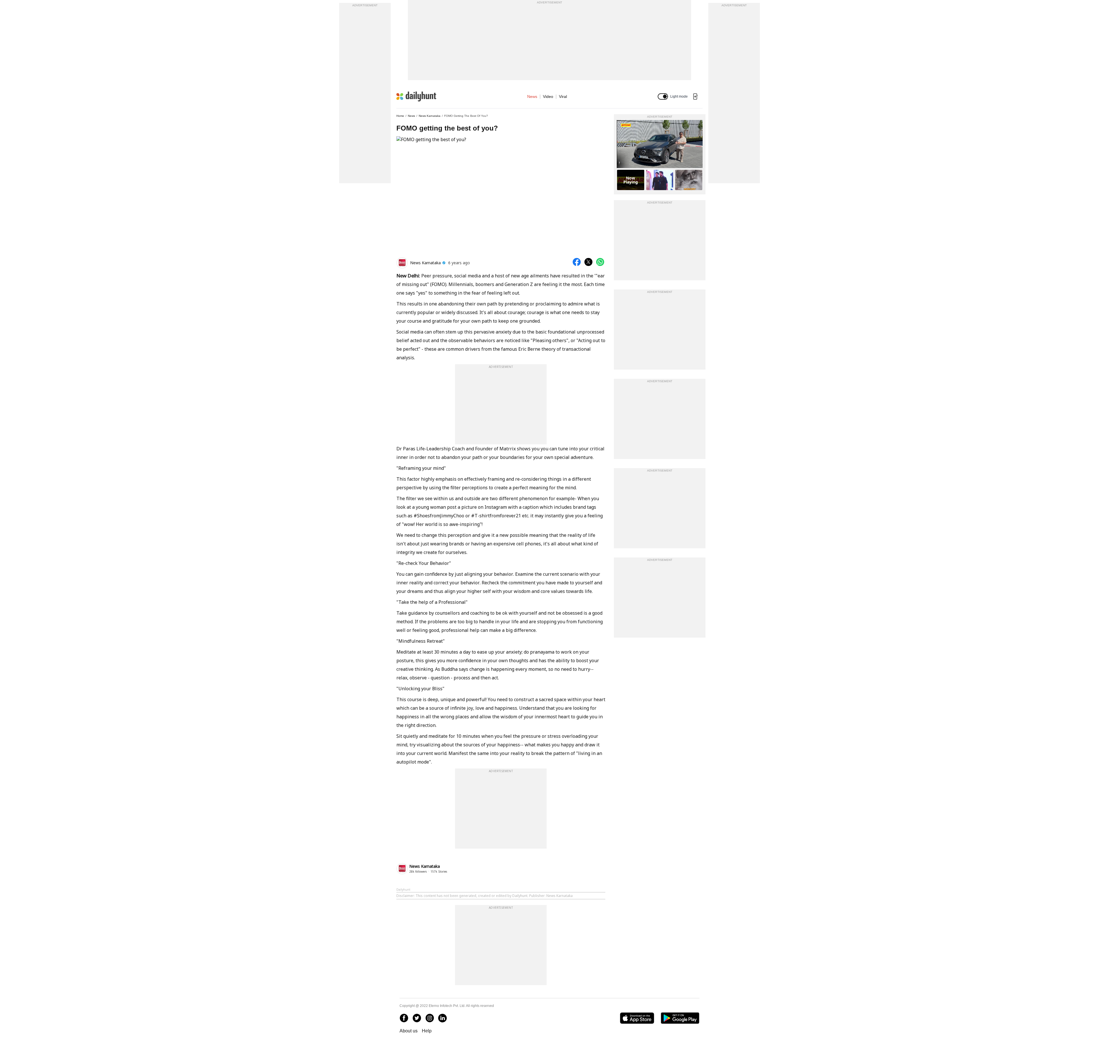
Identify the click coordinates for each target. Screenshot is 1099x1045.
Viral (563, 96)
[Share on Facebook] (577, 262)
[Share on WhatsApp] (600, 262)
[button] (663, 96)
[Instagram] (429, 1018)
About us (409, 1030)
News (532, 96)
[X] (416, 1018)
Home (400, 115)
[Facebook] (404, 1018)
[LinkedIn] (442, 1018)
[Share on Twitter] (588, 262)
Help (427, 1030)
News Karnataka (429, 115)
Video (548, 96)
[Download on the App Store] (637, 1018)
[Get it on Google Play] (680, 1018)
